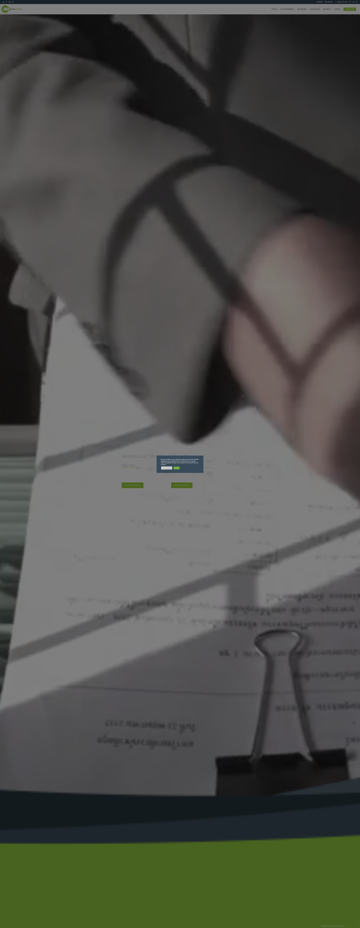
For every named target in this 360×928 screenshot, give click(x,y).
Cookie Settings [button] (166, 468)
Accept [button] (177, 468)
